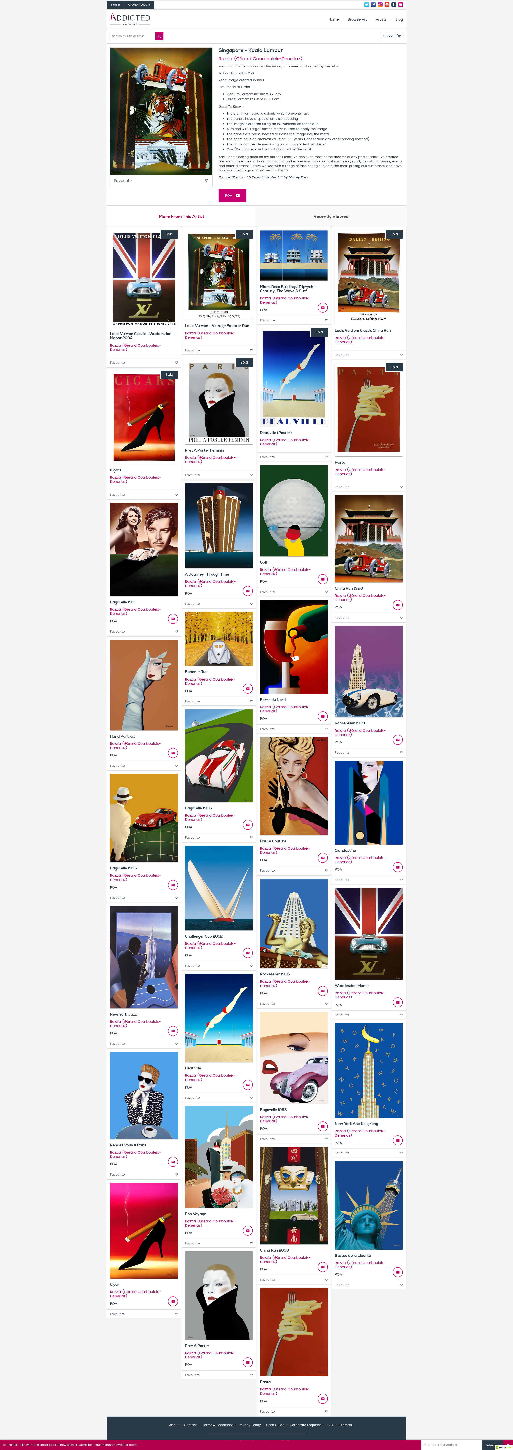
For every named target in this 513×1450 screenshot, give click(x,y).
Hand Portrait (122, 736)
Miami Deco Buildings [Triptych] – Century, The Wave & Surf (288, 288)
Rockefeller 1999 (350, 723)
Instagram (380, 4)
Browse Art (357, 19)
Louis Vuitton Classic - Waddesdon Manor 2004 (140, 335)
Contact (400, 4)
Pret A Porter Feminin (204, 450)
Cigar (114, 1284)
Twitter (366, 4)
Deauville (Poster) (276, 432)
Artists (381, 19)
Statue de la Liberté (353, 1255)
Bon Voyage (195, 1214)
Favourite (161, 181)
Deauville (193, 1068)
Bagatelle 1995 (123, 868)
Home (333, 19)
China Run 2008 (274, 1250)
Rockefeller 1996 (275, 974)
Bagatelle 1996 (198, 808)
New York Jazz (123, 1014)
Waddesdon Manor (352, 985)
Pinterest (387, 4)
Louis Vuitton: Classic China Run (363, 330)
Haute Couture (273, 841)
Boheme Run (196, 671)
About (174, 1425)
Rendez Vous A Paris (128, 1145)
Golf (263, 562)
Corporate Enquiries (305, 1425)
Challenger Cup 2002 (204, 936)
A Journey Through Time (207, 574)
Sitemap (345, 1425)
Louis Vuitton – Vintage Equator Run (217, 325)
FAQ (330, 1425)
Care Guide (275, 1425)
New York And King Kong (356, 1123)
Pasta (340, 462)
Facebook (373, 4)
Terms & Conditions (217, 1425)
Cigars (115, 470)
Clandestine (345, 850)
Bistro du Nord (273, 699)
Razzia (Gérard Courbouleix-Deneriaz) (261, 59)
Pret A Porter (197, 1345)
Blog (399, 19)
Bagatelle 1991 (123, 602)
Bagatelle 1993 (273, 1109)
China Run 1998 (349, 588)
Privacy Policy (250, 1425)
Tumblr (393, 4)
